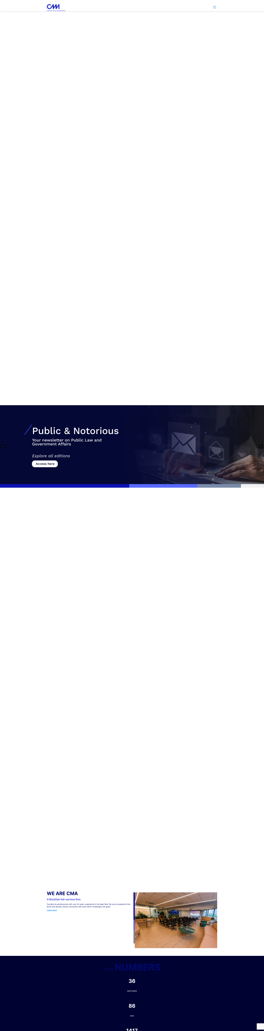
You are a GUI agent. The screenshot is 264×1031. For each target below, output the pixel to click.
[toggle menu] (214, 4)
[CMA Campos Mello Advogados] (56, 4)
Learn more (52, 910)
